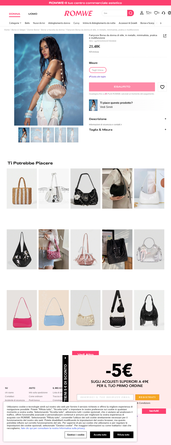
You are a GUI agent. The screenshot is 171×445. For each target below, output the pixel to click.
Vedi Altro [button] (85, 354)
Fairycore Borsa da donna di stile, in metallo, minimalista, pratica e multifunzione (123, 36)
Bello (27, 23)
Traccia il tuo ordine (62, 396)
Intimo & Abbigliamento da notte (99, 23)
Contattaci (9, 396)
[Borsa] (22, 188)
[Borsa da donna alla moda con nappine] (149, 310)
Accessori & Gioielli (128, 23)
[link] (85, 4)
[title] (85, 163)
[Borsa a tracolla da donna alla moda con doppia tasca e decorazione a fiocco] (85, 249)
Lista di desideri (60, 392)
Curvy (76, 23)
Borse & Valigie (18, 30)
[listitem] (22, 197)
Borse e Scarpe (147, 23)
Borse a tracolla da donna (52, 30)
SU (6, 388)
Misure (93, 63)
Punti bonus (34, 400)
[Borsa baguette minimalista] (22, 310)
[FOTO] (48, 80)
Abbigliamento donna (59, 23)
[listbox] (142, 12)
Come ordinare (36, 396)
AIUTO (32, 388)
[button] (162, 86)
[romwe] (78, 12)
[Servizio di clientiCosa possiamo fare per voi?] (163, 12)
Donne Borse (33, 30)
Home (7, 30)
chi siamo (9, 392)
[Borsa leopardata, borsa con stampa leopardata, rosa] (54, 249)
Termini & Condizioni (139, 403)
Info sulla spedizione (38, 392)
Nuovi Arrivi (39, 23)
